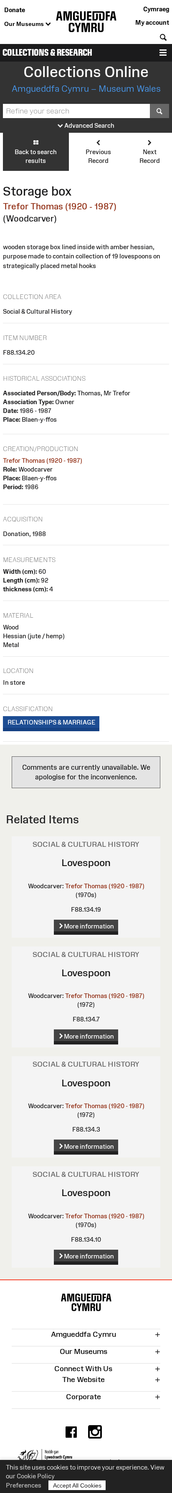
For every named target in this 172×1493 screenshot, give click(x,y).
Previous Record (98, 156)
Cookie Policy (36, 1476)
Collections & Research (47, 52)
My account (152, 22)
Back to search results (36, 156)
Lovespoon (86, 862)
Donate (14, 9)
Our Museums (25, 24)
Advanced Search (88, 125)
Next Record (149, 156)
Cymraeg (156, 9)
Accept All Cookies (77, 1485)
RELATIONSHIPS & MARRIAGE (51, 722)
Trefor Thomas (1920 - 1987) (59, 206)
